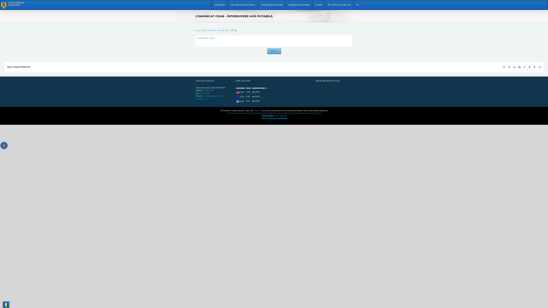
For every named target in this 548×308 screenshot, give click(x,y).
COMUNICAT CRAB (205, 38)
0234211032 (208, 90)
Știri (227, 30)
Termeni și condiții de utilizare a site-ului (297, 113)
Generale (212, 30)
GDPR (318, 113)
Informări (221, 30)
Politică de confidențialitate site (265, 113)
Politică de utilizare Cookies (238, 113)
